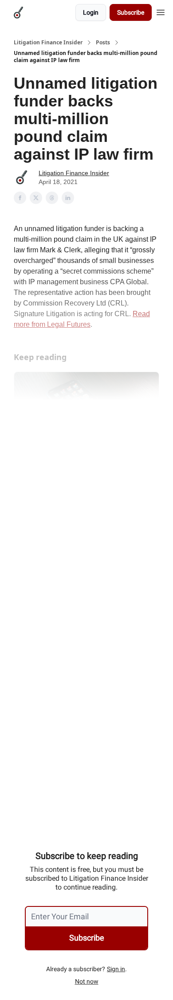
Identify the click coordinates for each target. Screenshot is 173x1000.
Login (90, 12)
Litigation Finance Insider (48, 42)
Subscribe (130, 12)
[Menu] (160, 11)
